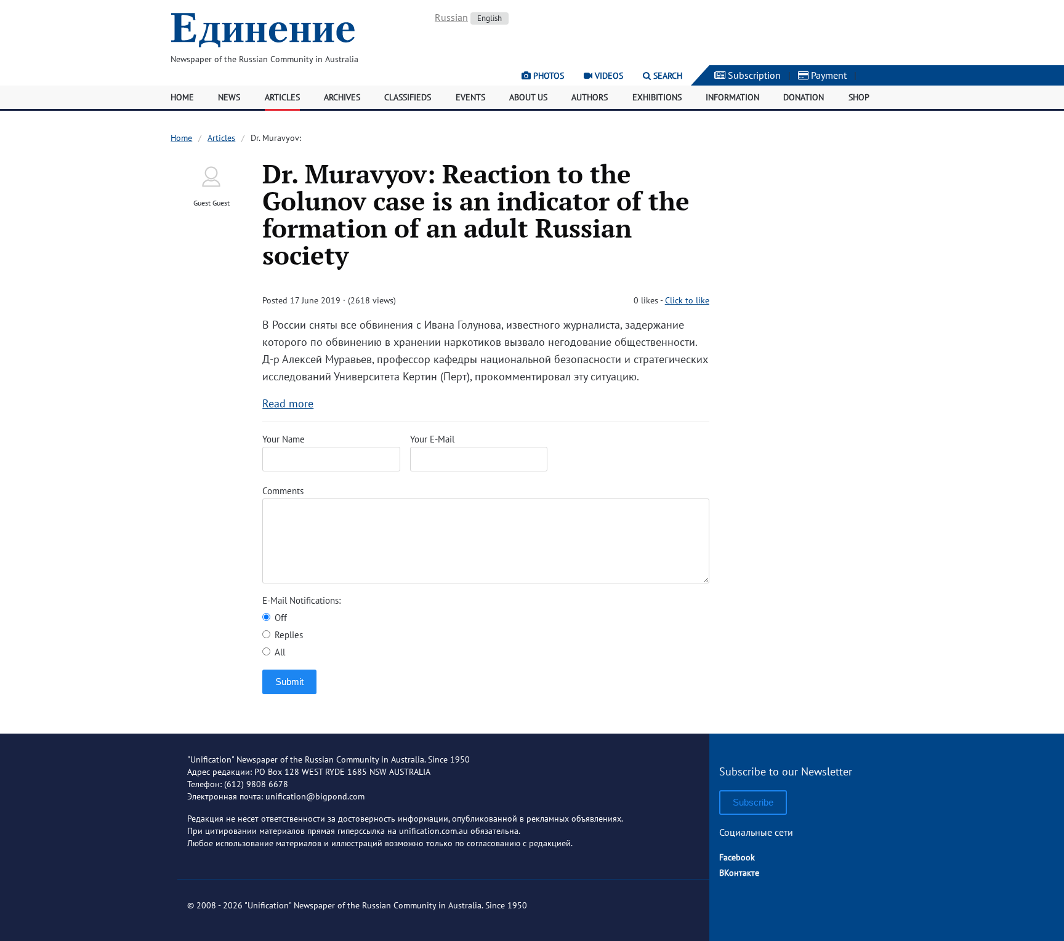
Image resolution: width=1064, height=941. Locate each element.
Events (470, 97)
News (229, 97)
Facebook (737, 857)
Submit (289, 681)
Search (666, 75)
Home (182, 97)
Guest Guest (211, 202)
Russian (451, 17)
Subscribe (753, 802)
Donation (803, 97)
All (278, 652)
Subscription (753, 75)
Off (279, 617)
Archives (342, 97)
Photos (547, 75)
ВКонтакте (739, 872)
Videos (607, 75)
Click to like (687, 300)
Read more (287, 403)
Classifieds (407, 97)
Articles (282, 97)
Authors (589, 97)
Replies (287, 635)
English (489, 18)
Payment (827, 75)
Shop (858, 97)
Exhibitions (657, 97)
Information (732, 97)
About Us (528, 97)
